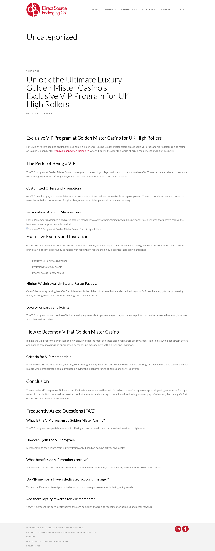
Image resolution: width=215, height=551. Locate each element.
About (109, 9)
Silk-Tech (148, 9)
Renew (165, 9)
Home (95, 9)
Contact (182, 9)
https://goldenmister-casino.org (71, 151)
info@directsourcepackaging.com (47, 541)
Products (128, 9)
